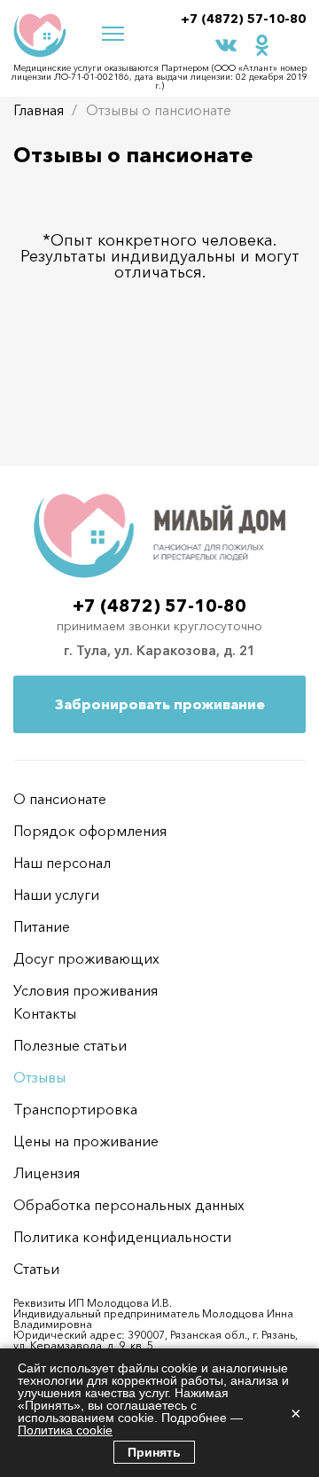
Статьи (36, 1269)
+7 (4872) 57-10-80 (243, 19)
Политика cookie (65, 1430)
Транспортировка (75, 1109)
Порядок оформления (90, 831)
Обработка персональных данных (129, 1205)
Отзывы (39, 1077)
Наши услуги (56, 894)
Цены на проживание (86, 1141)
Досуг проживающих (86, 958)
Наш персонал (62, 862)
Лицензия (46, 1173)
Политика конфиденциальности (122, 1237)
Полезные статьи (70, 1045)
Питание (41, 926)
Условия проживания (85, 990)
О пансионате (59, 799)
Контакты (44, 1013)
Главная (38, 110)
